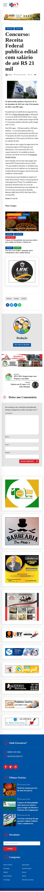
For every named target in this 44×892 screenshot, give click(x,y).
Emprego (16, 298)
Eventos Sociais (26, 868)
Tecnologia (6, 880)
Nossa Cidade (12, 217)
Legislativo (18, 234)
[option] (22, 90)
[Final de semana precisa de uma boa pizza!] (22, 221)
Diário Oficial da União (21, 114)
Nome (7, 437)
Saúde (24, 876)
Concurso (9, 298)
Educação (6, 868)
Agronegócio (25, 865)
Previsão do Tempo (27, 880)
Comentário (9, 413)
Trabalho (23, 298)
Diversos (19, 28)
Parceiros (22, 217)
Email (7, 444)
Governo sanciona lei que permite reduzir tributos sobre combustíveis (27, 821)
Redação (10, 74)
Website (7, 452)
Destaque (26, 214)
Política (17, 248)
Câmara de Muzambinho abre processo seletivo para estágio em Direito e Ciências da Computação (21, 242)
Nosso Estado (7, 876)
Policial (24, 872)
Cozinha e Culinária (14, 214)
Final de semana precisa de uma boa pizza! (21, 228)
